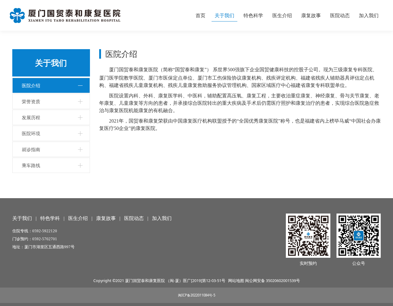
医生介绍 (282, 15)
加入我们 (369, 15)
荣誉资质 (31, 101)
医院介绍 (31, 85)
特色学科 (50, 218)
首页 (200, 15)
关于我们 (224, 15)
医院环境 (31, 133)
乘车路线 (31, 165)
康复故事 (311, 15)
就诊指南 (31, 149)
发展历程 (31, 117)
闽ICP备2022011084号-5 (196, 295)
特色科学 (253, 15)
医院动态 (340, 15)
